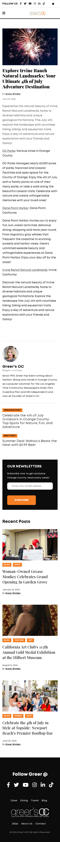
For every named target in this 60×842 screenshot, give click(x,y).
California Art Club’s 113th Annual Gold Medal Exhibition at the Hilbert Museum (28, 652)
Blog (7, 565)
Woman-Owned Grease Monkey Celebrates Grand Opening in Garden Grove (25, 576)
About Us (26, 824)
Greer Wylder (13, 94)
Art (30, 640)
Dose (14, 800)
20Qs (15, 824)
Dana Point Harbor (15, 208)
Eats (29, 716)
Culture (19, 640)
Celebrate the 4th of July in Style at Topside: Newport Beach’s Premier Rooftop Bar (27, 728)
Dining (18, 716)
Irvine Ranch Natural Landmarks (24, 270)
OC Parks (8, 151)
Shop (17, 565)
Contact (40, 824)
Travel (35, 800)
